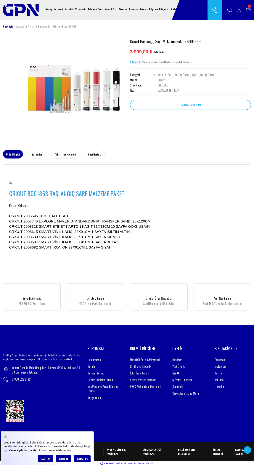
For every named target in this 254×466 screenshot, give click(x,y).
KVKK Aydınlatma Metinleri (145, 386)
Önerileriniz (95, 154)
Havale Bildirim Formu (100, 380)
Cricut (161, 80)
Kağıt (194, 75)
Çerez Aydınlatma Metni (186, 393)
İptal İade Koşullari (140, 373)
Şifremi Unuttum (182, 380)
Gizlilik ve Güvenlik (140, 366)
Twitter (219, 373)
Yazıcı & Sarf (165, 75)
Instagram (220, 366)
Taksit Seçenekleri (65, 154)
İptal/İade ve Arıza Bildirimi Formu (103, 388)
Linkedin (219, 386)
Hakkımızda (94, 360)
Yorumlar (37, 154)
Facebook (220, 360)
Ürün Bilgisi (13, 154)
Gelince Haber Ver (190, 105)
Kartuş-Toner (182, 75)
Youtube (219, 380)
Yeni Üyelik (178, 366)
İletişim (92, 366)
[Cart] (248, 10)
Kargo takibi (95, 397)
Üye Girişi (177, 373)
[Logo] (21, 9)
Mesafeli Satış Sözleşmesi (145, 360)
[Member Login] (239, 10)
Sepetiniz (177, 386)
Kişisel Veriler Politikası (143, 380)
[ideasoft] (107, 463)
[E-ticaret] (126, 463)
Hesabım (177, 360)
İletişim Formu (96, 373)
